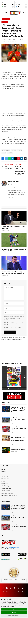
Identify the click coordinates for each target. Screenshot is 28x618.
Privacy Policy (5, 483)
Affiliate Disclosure (6, 490)
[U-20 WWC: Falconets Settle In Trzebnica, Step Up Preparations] (6, 420)
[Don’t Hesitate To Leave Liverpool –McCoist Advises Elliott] (6, 429)
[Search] (23, 12)
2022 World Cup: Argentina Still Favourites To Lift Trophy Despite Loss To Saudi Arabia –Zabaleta (20, 170)
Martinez (10, 152)
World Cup (4, 22)
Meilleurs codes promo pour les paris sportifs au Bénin (19, 448)
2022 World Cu (6, 150)
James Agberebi (13, 181)
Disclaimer (4, 481)
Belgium (14, 150)
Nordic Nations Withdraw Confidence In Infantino (13, 227)
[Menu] (4, 12)
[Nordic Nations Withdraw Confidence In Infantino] (14, 218)
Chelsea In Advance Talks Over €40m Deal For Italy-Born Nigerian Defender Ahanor (18, 410)
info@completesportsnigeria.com (12, 547)
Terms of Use (4, 476)
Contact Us (4, 471)
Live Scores (6, 19)
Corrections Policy (6, 488)
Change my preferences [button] (14, 615)
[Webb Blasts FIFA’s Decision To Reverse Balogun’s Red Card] (14, 240)
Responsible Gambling (7, 493)
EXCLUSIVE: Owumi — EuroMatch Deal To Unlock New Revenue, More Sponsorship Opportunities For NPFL (18, 439)
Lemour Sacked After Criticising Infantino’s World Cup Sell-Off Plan (12, 272)
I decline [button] (14, 612)
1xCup (22, 19)
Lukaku (4, 152)
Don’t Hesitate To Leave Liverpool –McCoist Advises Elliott (18, 428)
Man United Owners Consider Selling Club (7, 168)
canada (20, 150)
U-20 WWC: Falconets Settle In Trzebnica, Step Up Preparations (18, 419)
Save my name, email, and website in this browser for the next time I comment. (14, 318)
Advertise (3, 474)
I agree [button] (14, 609)
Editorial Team (5, 479)
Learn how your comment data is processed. (13, 338)
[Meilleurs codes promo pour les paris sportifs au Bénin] (6, 450)
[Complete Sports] (15, 12)
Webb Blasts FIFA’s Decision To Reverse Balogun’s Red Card (13, 250)
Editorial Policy (5, 486)
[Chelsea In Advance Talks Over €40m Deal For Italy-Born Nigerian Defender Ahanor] (6, 409)
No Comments (6, 41)
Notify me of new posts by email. (13, 327)
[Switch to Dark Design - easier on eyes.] (26, 12)
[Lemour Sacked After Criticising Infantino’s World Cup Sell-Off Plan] (14, 263)
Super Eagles (15, 19)
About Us (3, 469)
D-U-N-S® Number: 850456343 (9, 495)
